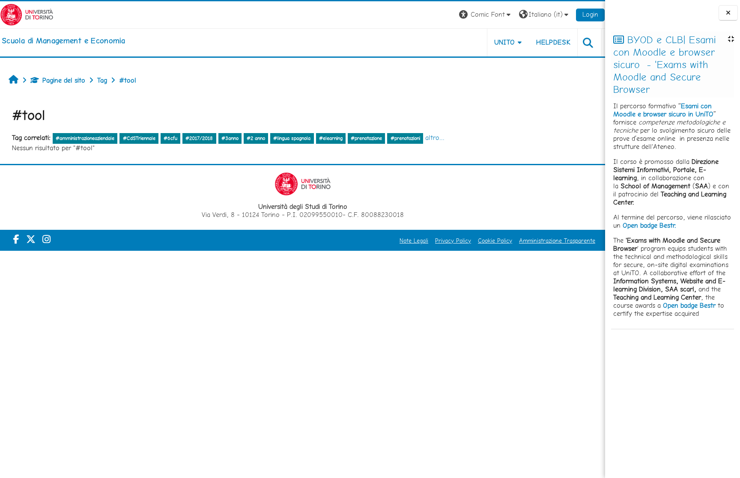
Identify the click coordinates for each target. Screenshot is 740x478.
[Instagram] (46, 239)
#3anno (230, 138)
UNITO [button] (504, 42)
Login (590, 14)
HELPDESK (553, 42)
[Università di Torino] (27, 14)
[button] (486, 14)
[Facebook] (16, 239)
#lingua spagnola (291, 138)
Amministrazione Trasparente (557, 240)
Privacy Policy (453, 240)
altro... (435, 138)
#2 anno (256, 138)
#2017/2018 (199, 138)
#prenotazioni (405, 138)
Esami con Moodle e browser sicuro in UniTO (663, 110)
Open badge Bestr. (649, 225)
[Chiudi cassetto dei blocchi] (728, 13)
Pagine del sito (63, 80)
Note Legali (414, 240)
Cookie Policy (495, 240)
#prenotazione (366, 138)
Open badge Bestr (689, 305)
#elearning (331, 138)
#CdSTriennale (139, 138)
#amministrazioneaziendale (85, 138)
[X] (31, 239)
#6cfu (170, 138)
